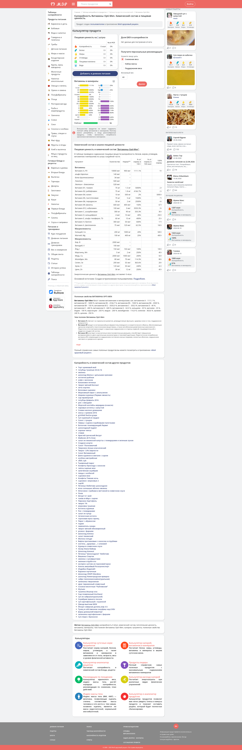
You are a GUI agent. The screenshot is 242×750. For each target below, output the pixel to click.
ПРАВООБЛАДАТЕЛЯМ (131, 727)
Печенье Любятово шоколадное (92, 486)
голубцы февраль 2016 (88, 400)
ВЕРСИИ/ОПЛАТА (129, 734)
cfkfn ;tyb (82, 460)
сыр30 (81, 483)
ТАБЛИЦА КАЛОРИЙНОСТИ (96, 731)
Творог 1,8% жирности (88, 450)
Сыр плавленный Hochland (90, 594)
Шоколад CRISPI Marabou (89, 574)
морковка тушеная (86, 506)
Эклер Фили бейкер (87, 549)
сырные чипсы (84, 430)
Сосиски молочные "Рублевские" (93, 586)
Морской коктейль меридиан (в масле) (95, 405)
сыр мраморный (85, 397)
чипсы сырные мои (86, 468)
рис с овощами (85, 402)
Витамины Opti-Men (142, 12)
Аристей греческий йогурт (90, 435)
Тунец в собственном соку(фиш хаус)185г (96, 609)
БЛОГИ (52, 735)
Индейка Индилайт (86, 569)
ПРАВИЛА (136, 742)
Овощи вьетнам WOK (87, 604)
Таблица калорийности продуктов (95, 12)
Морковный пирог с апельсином (93, 392)
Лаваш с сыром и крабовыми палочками (96, 423)
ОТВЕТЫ (89, 740)
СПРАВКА (126, 731)
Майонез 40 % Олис (87, 438)
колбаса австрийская (87, 458)
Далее (142, 84)
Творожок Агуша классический (92, 448)
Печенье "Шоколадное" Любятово (93, 554)
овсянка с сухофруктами (89, 559)
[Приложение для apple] (58, 299)
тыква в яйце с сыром (88, 498)
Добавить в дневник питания (95, 73)
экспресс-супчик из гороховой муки (94, 564)
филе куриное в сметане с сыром (93, 455)
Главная (77, 12)
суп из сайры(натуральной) (90, 596)
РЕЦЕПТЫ (53, 731)
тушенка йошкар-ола (87, 591)
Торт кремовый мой (87, 367)
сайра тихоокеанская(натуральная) (94, 579)
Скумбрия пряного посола (90, 599)
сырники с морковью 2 (88, 481)
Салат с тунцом (85, 420)
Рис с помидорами (86, 511)
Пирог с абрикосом (86, 521)
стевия (81, 433)
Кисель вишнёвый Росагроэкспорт (93, 566)
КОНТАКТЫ (140, 738)
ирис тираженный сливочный (91, 584)
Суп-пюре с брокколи (88, 617)
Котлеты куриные (86, 508)
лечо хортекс (84, 387)
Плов (80, 493)
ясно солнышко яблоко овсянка (92, 488)
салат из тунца (84, 513)
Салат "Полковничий (87, 445)
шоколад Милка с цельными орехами (95, 375)
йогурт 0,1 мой (84, 496)
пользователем (97, 24)
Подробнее (139, 278)
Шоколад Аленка (86, 533)
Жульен (81, 589)
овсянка (81, 372)
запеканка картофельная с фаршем (94, 614)
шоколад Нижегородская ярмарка (93, 576)
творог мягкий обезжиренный (91, 528)
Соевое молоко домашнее (90, 410)
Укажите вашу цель (129, 56)
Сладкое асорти (85, 443)
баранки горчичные (87, 571)
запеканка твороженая (88, 581)
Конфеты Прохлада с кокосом (91, 465)
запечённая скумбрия (88, 470)
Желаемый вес (127, 73)
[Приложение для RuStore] (58, 292)
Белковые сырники (86, 390)
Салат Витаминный (86, 453)
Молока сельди (85, 538)
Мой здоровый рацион (128, 24)
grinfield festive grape (87, 415)
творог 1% (82, 503)
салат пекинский (85, 536)
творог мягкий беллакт (88, 385)
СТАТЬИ (52, 740)
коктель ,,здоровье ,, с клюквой (92, 544)
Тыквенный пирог (86, 463)
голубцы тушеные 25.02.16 (90, 370)
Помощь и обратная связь (58, 286)
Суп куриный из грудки (88, 418)
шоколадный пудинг (87, 428)
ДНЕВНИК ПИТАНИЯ (57, 727)
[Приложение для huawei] (58, 306)
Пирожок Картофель (87, 501)
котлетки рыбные (86, 377)
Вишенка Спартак (86, 556)
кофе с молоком (85, 380)
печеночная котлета (87, 516)
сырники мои (84, 476)
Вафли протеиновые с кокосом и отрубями (97, 541)
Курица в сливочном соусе (90, 546)
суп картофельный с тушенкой (92, 601)
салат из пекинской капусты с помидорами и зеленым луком (105, 440)
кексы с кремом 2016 (87, 413)
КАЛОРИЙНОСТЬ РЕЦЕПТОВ (96, 735)
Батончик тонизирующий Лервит (93, 425)
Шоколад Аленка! (86, 551)
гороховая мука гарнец (88, 518)
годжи (81, 523)
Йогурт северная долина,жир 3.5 (93, 607)
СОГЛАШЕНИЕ (128, 742)
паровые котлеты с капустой (91, 407)
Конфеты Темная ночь (88, 478)
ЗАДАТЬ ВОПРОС (129, 738)
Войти (190, 4)
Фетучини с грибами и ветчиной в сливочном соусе (101, 491)
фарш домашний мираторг (90, 612)
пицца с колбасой (86, 473)
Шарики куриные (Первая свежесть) (94, 395)
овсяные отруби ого (87, 561)
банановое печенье (87, 382)
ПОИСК (89, 727)
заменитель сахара (86, 526)
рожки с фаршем (85, 531)
